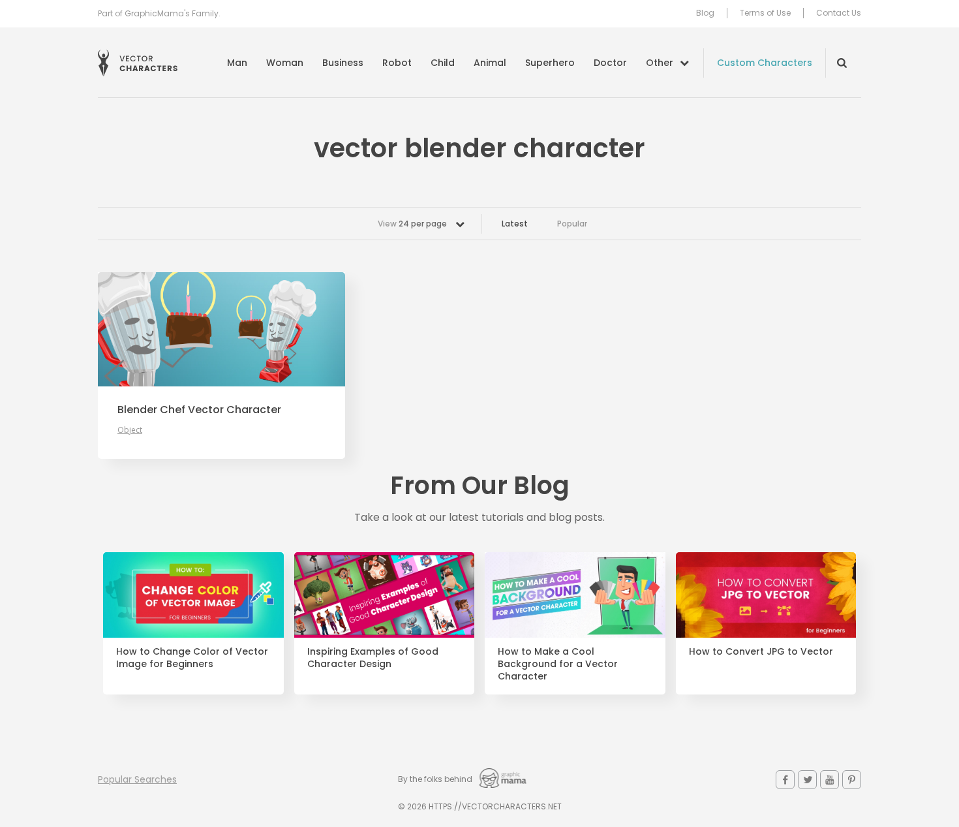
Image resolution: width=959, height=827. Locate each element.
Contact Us (838, 13)
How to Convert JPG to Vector (761, 652)
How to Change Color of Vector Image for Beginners (192, 658)
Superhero (550, 62)
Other (659, 62)
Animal (490, 62)
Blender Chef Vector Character (199, 410)
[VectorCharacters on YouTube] (829, 779)
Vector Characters (137, 63)
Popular (572, 223)
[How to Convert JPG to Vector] (766, 595)
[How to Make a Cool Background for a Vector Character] (575, 595)
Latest (515, 223)
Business (342, 62)
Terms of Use (765, 13)
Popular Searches (137, 779)
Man (237, 62)
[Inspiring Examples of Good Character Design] (384, 595)
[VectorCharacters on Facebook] (785, 779)
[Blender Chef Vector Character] (221, 329)
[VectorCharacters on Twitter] (807, 779)
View (412, 223)
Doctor (610, 62)
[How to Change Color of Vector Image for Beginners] (193, 595)
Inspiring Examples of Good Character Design (372, 658)
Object (129, 429)
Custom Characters (764, 62)
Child (443, 62)
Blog (705, 13)
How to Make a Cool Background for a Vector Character (558, 664)
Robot (397, 62)
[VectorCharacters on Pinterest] (851, 779)
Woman (284, 62)
